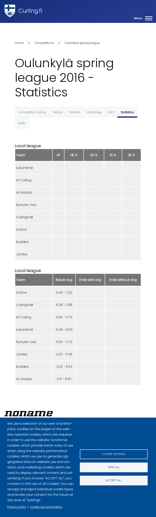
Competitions (44, 43)
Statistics (127, 112)
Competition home (32, 112)
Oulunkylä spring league (82, 43)
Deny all (114, 467)
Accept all (114, 480)
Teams (58, 112)
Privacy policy (16, 507)
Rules (22, 123)
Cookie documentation (46, 507)
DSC (111, 112)
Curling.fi (30, 11)
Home (19, 43)
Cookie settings (113, 454)
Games (74, 112)
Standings (94, 112)
